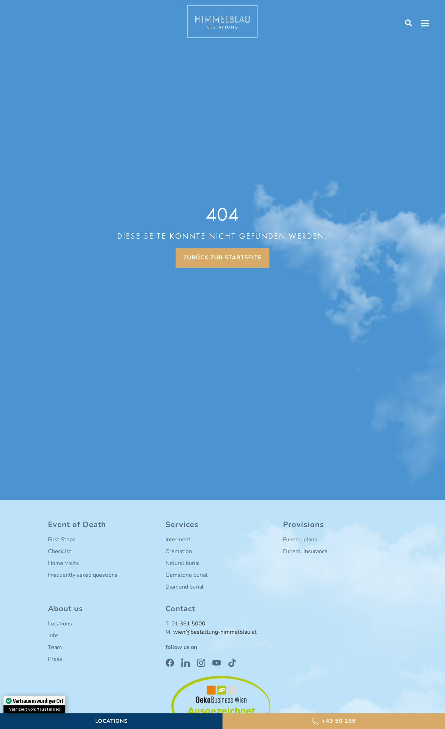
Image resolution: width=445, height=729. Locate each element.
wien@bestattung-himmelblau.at (215, 632)
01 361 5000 (188, 623)
